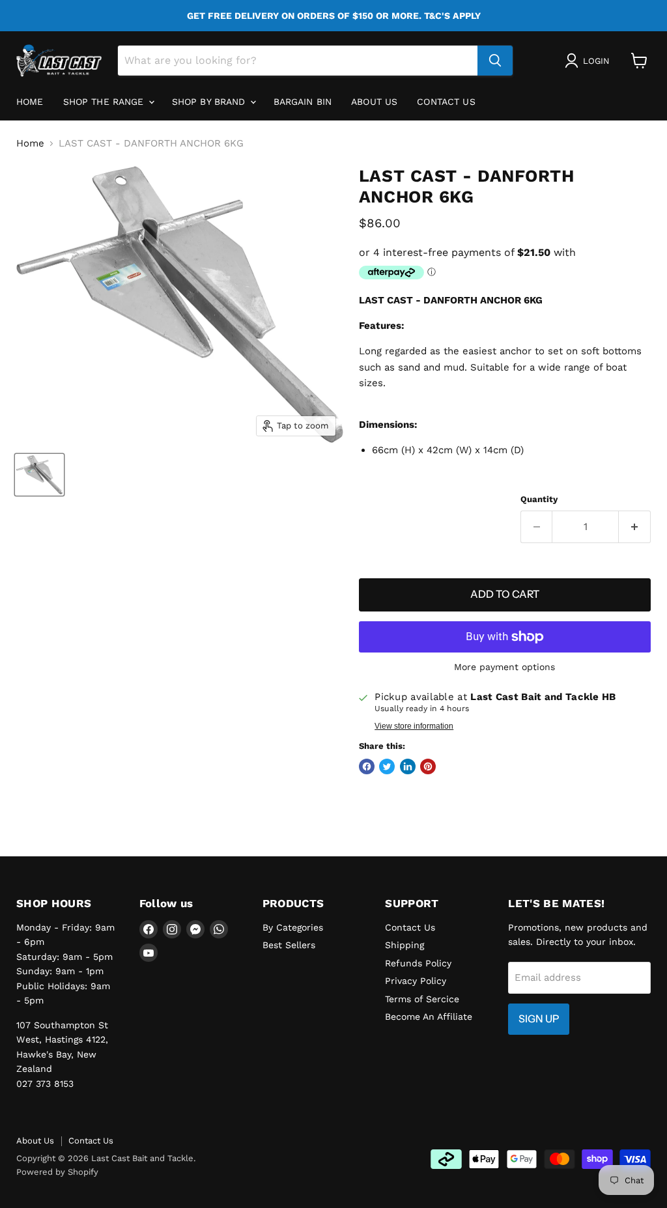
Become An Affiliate (428, 1016)
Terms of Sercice (422, 999)
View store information (414, 726)
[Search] (495, 61)
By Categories (293, 927)
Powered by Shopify (57, 1172)
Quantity (539, 499)
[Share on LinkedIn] (408, 766)
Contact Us (446, 101)
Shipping (404, 945)
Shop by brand (210, 101)
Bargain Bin (303, 101)
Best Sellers (289, 945)
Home (30, 101)
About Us (35, 1140)
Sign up (538, 1019)
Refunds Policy (418, 963)
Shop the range (105, 101)
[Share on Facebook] (367, 766)
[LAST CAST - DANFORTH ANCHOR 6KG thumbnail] (39, 475)
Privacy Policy (415, 981)
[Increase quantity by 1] (635, 527)
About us (374, 101)
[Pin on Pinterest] (428, 766)
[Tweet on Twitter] (387, 766)
